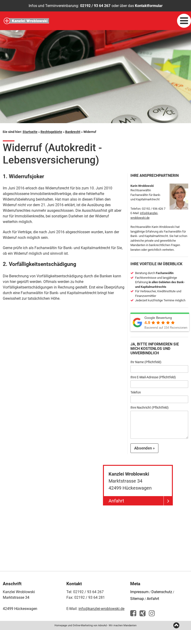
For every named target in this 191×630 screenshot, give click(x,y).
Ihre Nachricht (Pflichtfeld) (149, 407)
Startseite (30, 132)
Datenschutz (161, 592)
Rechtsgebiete (51, 132)
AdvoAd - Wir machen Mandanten (117, 625)
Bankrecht (72, 132)
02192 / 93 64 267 (95, 5)
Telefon (135, 392)
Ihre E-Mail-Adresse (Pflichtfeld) (153, 377)
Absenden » (144, 448)
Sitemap (137, 598)
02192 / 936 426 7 (153, 208)
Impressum (139, 592)
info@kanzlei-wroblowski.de (101, 608)
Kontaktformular (149, 5)
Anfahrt (153, 598)
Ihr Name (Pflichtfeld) (145, 362)
